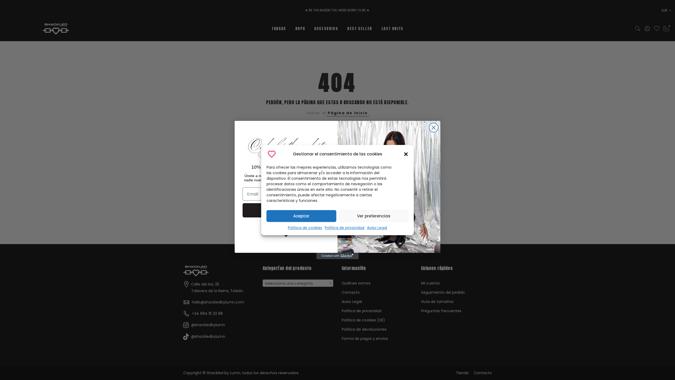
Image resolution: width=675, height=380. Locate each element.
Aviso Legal (377, 227)
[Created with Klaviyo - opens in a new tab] (337, 256)
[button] (406, 154)
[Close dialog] (433, 127)
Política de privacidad (344, 227)
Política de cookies (305, 227)
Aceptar (301, 216)
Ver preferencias (373, 216)
